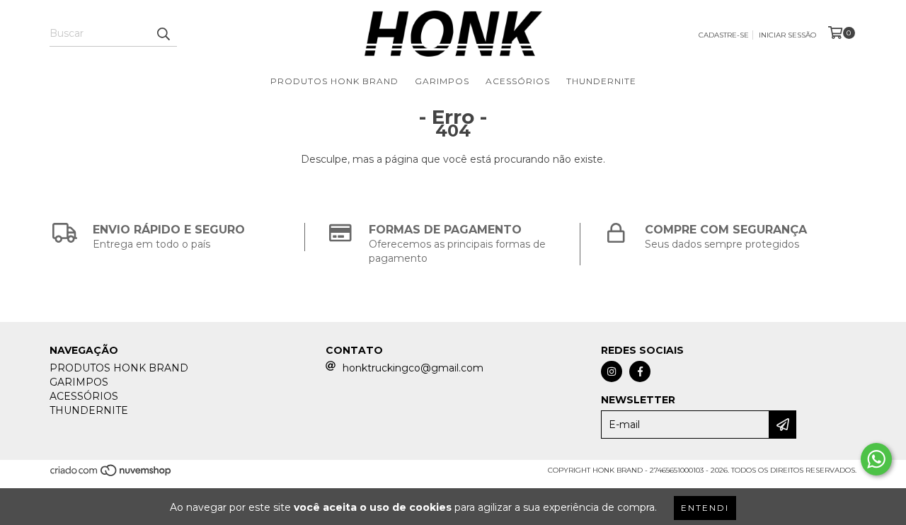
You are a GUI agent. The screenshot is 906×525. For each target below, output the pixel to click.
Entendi (705, 507)
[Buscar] (163, 34)
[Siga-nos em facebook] (639, 371)
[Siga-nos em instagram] (611, 371)
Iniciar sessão (787, 35)
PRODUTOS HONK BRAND (334, 81)
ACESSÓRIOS (518, 81)
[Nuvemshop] (111, 475)
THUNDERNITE (601, 81)
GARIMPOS (442, 81)
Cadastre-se (724, 35)
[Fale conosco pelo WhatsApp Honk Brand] (876, 459)
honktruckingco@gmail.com (413, 368)
